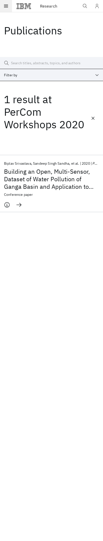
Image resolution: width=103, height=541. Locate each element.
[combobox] (51, 75)
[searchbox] (51, 63)
